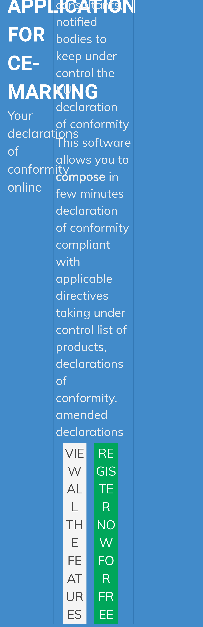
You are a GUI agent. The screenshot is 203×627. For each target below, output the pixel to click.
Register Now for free (106, 533)
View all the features (74, 533)
